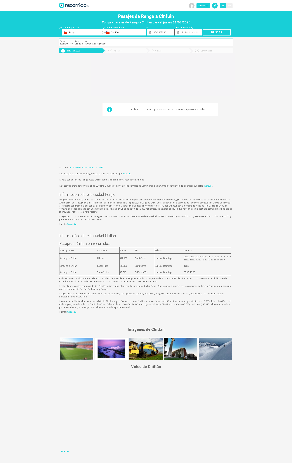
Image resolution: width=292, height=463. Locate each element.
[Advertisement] (71, 107)
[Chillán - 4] (215, 349)
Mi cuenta (203, 5)
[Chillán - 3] (146, 349)
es (223, 5)
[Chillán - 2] (111, 349)
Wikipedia (71, 224)
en (229, 5)
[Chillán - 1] (180, 349)
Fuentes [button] (65, 451)
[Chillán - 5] (76, 349)
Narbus (126, 173)
